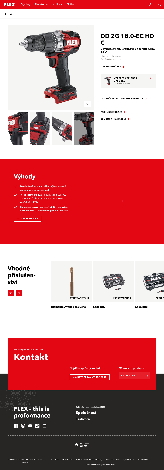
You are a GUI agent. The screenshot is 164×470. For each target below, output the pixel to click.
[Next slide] (19, 293)
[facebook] (15, 425)
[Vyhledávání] (159, 4)
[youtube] (30, 425)
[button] (113, 67)
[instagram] (23, 425)
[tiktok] (37, 425)
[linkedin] (44, 425)
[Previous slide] (11, 293)
